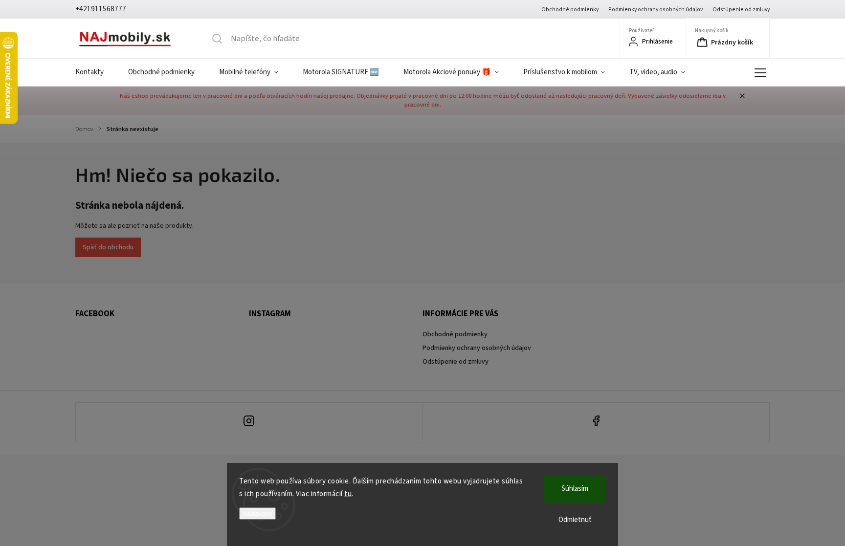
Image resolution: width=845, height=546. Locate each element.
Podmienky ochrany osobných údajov (655, 9)
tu (348, 494)
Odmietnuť (575, 520)
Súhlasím (574, 488)
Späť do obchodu (108, 247)
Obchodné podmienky (570, 9)
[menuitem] (95, 72)
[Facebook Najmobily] (596, 422)
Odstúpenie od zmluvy (741, 9)
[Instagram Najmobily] (249, 422)
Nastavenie (257, 513)
